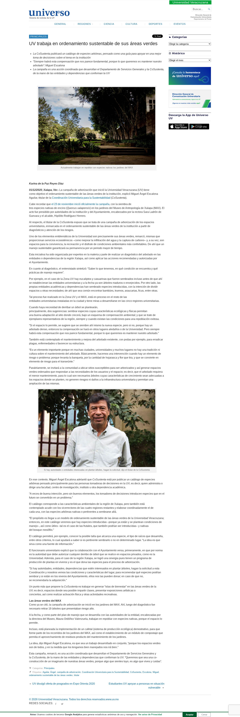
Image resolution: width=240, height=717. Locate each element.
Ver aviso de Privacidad (150, 714)
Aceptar (189, 714)
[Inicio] (49, 17)
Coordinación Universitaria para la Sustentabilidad (81, 197)
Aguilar (46, 672)
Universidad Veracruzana (190, 2)
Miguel (156, 672)
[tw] (62, 703)
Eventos (180, 24)
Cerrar (204, 714)
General (60, 24)
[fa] (56, 703)
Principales (38, 36)
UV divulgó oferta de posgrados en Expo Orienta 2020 (63, 683)
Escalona (147, 672)
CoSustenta (135, 672)
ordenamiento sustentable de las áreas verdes (51, 675)
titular (76, 675)
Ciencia (109, 24)
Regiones (84, 24)
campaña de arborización (69, 672)
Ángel (53, 672)
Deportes (155, 24)
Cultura (131, 24)
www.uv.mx (112, 699)
